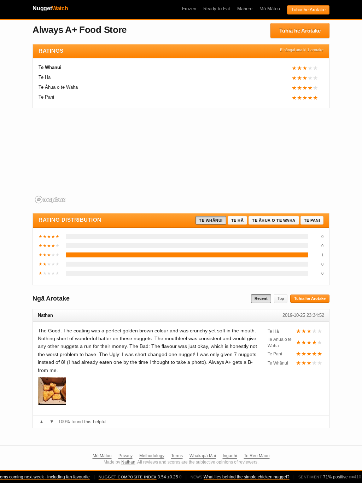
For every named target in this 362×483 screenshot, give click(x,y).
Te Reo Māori (257, 455)
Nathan (128, 462)
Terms (177, 455)
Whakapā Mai (202, 455)
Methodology (151, 455)
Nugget (50, 8)
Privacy (125, 455)
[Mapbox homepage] (50, 200)
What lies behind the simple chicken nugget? (244, 477)
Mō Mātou (269, 8)
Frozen (189, 8)
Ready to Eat (216, 8)
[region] (181, 160)
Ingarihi (230, 455)
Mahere (244, 8)
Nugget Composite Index (125, 477)
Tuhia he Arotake (308, 9)
